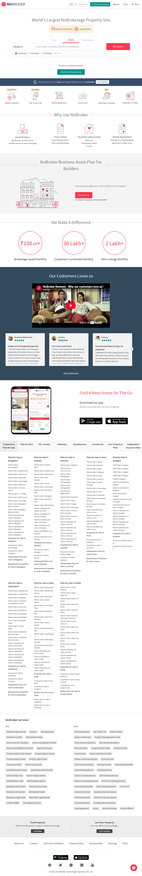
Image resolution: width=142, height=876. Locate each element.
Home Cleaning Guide (83, 786)
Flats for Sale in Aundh (94, 476)
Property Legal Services (16, 732)
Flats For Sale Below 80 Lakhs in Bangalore (16, 528)
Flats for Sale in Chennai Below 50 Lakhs (68, 517)
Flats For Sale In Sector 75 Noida (69, 605)
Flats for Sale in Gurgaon (120, 459)
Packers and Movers (83, 737)
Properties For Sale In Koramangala (15, 546)
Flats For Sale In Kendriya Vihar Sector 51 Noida (69, 617)
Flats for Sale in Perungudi (69, 507)
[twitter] (60, 865)
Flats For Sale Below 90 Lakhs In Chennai (68, 540)
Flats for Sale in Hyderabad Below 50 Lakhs (17, 638)
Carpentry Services (82, 792)
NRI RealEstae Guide (15, 781)
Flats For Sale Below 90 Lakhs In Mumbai (42, 526)
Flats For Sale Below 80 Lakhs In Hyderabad (16, 655)
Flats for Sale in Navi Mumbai (41, 478)
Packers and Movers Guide (100, 753)
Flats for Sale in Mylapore (69, 497)
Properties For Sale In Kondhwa (94, 546)
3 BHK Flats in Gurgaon (121, 472)
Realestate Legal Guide (16, 797)
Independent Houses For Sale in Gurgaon (121, 506)
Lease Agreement (82, 808)
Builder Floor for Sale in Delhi (44, 694)
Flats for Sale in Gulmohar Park (43, 612)
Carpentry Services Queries (105, 792)
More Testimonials (71, 373)
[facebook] (49, 865)
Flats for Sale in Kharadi (95, 465)
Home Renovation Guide (17, 770)
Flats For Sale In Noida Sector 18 (68, 622)
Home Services (107, 759)
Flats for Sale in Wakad (94, 462)
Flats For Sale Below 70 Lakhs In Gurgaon (121, 517)
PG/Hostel (35, 53)
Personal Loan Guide (38, 786)
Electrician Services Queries (105, 797)
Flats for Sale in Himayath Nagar (17, 621)
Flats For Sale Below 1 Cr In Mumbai (43, 532)
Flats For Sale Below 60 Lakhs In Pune (94, 511)
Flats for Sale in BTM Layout (17, 497)
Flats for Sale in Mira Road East (43, 491)
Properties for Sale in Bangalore (17, 539)
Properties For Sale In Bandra (41, 556)
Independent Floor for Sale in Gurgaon (122, 500)
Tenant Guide (80, 753)
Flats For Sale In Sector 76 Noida (69, 611)
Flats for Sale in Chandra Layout (16, 489)
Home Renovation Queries (41, 770)
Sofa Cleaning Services (109, 775)
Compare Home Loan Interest (19, 753)
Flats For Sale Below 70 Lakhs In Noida (68, 651)
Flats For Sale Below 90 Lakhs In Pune (94, 528)
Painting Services (104, 764)
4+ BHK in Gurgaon (119, 479)
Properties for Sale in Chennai (69, 546)
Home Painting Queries (84, 770)
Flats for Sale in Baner (94, 469)
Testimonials (95, 843)
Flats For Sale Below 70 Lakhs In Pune (94, 516)
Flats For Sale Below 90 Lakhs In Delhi (42, 669)
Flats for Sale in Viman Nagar (96, 488)
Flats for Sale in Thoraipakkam (65, 481)
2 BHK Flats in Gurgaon (121, 469)
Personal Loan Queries (16, 792)
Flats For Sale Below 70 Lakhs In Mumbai (42, 515)
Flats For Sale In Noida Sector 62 (68, 588)
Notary (96, 808)
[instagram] (71, 865)
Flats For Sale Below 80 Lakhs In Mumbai (42, 521)
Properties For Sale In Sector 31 (122, 541)
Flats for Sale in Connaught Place (43, 606)
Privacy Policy (76, 843)
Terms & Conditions (53, 843)
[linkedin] (81, 865)
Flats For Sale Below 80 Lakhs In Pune (94, 522)
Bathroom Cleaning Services (86, 781)
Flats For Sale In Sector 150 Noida (69, 639)
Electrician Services (82, 797)
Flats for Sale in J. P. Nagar (17, 494)
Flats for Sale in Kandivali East (43, 500)
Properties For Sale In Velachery (67, 558)
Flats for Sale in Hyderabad (15, 585)
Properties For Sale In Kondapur (15, 680)
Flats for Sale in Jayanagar (17, 501)
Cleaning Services (104, 770)
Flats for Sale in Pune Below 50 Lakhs (96, 505)
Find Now (38, 831)
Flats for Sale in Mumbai (41, 459)
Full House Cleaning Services (113, 781)
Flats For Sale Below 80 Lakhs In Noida (68, 656)
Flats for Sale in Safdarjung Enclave (43, 592)
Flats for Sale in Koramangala (13, 466)
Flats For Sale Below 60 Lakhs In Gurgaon (121, 511)
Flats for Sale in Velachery (69, 465)
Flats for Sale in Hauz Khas (43, 597)
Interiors (33, 732)
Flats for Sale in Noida (70, 583)
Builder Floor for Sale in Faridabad (42, 700)
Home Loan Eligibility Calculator (20, 748)
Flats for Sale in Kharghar (42, 496)
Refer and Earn (116, 732)
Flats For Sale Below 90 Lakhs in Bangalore (16, 533)
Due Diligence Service (32, 803)
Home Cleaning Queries (106, 786)
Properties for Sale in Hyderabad (17, 667)
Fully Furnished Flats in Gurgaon (121, 483)
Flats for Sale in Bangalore (15, 459)
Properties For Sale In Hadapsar (94, 541)
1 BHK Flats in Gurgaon (121, 465)
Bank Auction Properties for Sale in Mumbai (44, 570)
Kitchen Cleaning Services (85, 775)
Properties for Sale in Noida (69, 668)
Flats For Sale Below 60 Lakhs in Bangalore (16, 516)
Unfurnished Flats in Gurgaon (120, 494)
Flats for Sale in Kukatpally (17, 614)
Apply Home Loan (44, 748)
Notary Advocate (109, 808)
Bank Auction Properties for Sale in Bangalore (18, 565)
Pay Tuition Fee (100, 732)
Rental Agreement (82, 732)
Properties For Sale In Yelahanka (15, 552)
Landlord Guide (120, 748)
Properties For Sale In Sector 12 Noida (70, 681)
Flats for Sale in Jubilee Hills (17, 594)
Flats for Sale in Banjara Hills (18, 591)
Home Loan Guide (14, 764)
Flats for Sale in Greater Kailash (42, 601)
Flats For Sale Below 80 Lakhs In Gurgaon (121, 523)
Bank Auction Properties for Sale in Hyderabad (18, 693)
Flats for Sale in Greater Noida (68, 645)
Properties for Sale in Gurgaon (121, 535)
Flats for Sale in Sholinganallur (65, 486)
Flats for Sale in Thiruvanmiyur (65, 469)
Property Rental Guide (101, 748)
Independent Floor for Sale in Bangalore (17, 558)
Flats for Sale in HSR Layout (17, 474)
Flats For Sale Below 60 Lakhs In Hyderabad (16, 644)
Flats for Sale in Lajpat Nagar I (44, 635)
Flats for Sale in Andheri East (44, 471)
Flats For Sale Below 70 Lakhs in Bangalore (16, 522)
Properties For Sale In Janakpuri (41, 687)
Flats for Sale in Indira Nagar (17, 481)
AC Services (124, 786)
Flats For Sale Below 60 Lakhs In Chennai (68, 523)
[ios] (81, 857)
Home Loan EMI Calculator (17, 742)
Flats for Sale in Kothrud (95, 479)
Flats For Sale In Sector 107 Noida (69, 628)
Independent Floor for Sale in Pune (96, 552)
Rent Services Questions (109, 742)
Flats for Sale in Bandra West (44, 505)
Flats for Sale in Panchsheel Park (43, 629)
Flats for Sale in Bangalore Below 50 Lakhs (17, 511)
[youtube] (92, 865)
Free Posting (104, 831)
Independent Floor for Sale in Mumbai (43, 562)
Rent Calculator (81, 748)
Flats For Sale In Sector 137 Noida (69, 599)
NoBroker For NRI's (14, 737)
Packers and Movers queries (86, 759)
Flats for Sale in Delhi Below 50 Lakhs (43, 646)
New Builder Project (34, 737)
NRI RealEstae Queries (36, 781)
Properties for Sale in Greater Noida (67, 686)
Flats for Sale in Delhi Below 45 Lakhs (43, 641)
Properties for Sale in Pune (95, 534)
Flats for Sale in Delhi (44, 583)
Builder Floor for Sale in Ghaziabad (42, 706)
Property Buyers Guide (16, 759)
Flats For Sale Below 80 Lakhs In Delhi (42, 663)
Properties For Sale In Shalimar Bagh (67, 553)
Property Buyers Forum (44, 753)
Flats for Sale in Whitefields (17, 617)
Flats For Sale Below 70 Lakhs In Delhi (42, 658)
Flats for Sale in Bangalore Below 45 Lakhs (17, 505)
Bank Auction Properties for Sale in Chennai (70, 572)
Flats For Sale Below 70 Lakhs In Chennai (68, 529)
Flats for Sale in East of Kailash (42, 623)
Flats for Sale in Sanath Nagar (16, 627)
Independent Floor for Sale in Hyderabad (17, 686)
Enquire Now (83, 195)
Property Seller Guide (38, 759)
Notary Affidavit (127, 808)
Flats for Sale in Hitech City (17, 607)
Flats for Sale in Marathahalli (18, 471)
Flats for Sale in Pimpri (94, 492)
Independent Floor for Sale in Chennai (69, 565)
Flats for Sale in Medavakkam (65, 492)
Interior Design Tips (15, 775)
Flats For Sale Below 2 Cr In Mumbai (43, 538)
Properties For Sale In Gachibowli (15, 674)
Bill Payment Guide (37, 792)
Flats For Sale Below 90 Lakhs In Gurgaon (121, 529)
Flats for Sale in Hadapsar (95, 472)
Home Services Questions (85, 742)
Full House (22, 53)
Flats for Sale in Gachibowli (17, 610)
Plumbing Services (82, 803)
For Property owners (100, 4)
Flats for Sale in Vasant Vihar (44, 587)
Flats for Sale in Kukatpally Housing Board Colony (17, 602)
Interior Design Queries (36, 775)
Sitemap (112, 843)
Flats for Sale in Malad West (43, 474)
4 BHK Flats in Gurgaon (121, 475)
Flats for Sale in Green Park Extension (43, 618)
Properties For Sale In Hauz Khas (43, 682)
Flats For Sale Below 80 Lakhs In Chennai (68, 534)
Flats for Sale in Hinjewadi (96, 495)
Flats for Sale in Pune (96, 457)
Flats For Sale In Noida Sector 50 (68, 594)
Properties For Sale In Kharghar (41, 551)
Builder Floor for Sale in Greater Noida (70, 692)
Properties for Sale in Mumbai (43, 544)
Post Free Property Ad (71, 72)
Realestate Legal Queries (39, 797)
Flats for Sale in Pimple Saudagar (94, 483)
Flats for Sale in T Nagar (68, 504)
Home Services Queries (84, 764)
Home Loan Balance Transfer (44, 742)
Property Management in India (107, 737)
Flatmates (47, 53)
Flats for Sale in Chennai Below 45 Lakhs (68, 511)
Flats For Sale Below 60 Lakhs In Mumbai (42, 509)
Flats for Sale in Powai (41, 483)
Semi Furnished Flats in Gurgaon (121, 489)
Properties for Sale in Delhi (43, 675)
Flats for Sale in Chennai (67, 459)
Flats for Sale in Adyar (67, 500)
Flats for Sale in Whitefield (17, 478)
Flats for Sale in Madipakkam (65, 475)
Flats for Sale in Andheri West (42, 466)
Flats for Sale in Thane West (43, 487)
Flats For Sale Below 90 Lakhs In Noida (68, 662)
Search (119, 46)
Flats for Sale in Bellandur (17, 485)
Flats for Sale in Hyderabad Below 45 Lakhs (17, 633)
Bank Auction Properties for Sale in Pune (97, 560)
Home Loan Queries (33, 764)
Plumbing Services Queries (105, 803)
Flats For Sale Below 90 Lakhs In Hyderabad (16, 661)
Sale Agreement (47, 732)
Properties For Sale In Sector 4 (122, 547)
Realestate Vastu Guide (16, 786)
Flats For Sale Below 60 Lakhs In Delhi (42, 652)
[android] (60, 857)
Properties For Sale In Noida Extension (70, 675)
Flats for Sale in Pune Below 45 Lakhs (96, 499)
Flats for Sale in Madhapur (17, 598)
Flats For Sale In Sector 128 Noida (69, 634)
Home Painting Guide (123, 764)
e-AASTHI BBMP (13, 803)
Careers (34, 843)
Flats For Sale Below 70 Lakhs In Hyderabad (16, 650)
